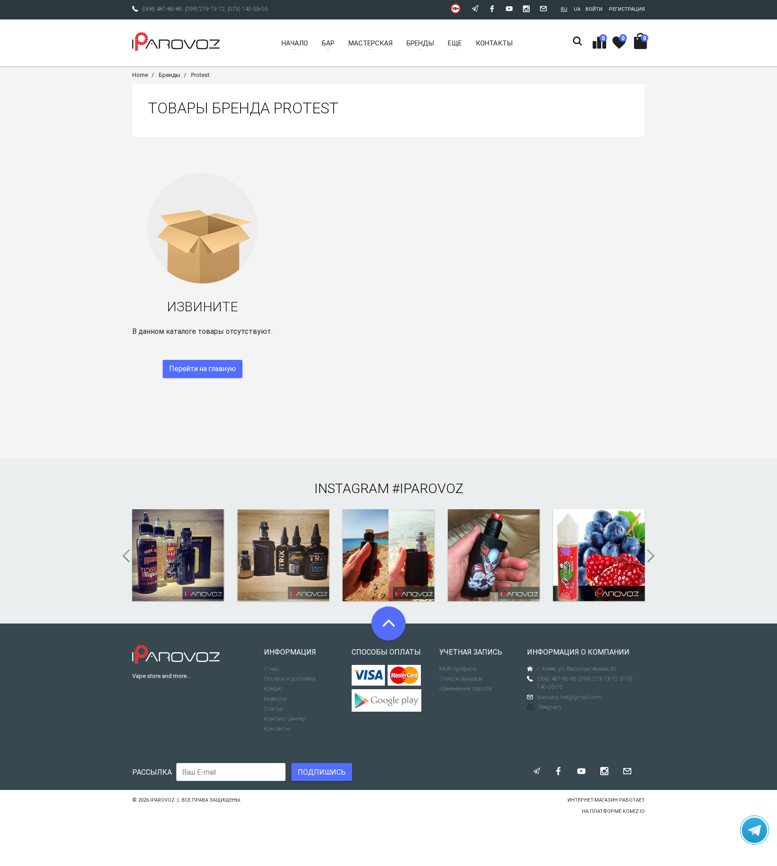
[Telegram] (754, 830)
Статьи (273, 708)
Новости (275, 698)
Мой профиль (458, 668)
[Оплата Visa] (368, 675)
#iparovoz (427, 488)
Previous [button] (123, 556)
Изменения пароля (465, 688)
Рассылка (152, 772)
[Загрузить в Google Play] (389, 700)
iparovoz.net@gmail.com (569, 697)
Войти (594, 9)
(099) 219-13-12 (205, 8)
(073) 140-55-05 (248, 8)
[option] (178, 555)
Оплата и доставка (289, 678)
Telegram (550, 707)
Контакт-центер (284, 718)
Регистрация (627, 9)
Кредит (273, 688)
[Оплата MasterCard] (404, 675)
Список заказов (460, 678)
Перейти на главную (202, 368)
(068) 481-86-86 (162, 8)
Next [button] (654, 556)
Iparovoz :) (164, 800)
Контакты (277, 728)
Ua (577, 9)
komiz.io (634, 811)
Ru (564, 9)
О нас (271, 668)
